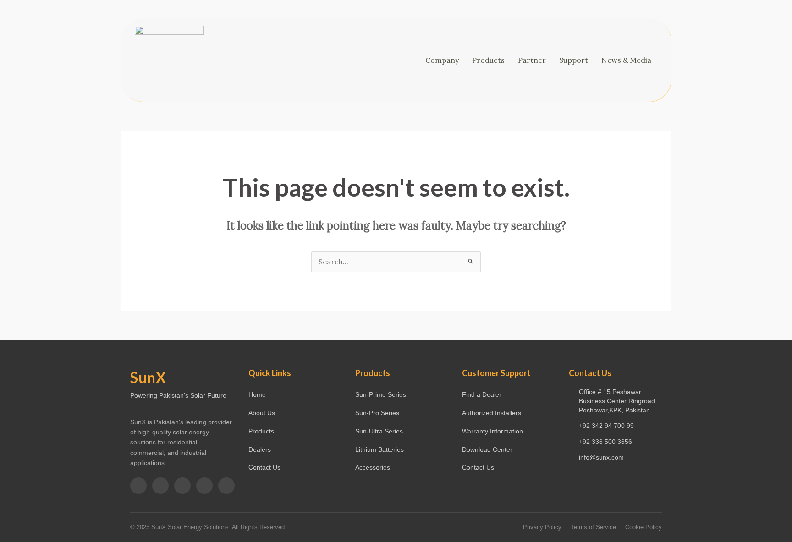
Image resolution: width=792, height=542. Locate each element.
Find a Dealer (481, 394)
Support (573, 60)
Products (488, 60)
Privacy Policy (542, 527)
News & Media (626, 60)
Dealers (259, 449)
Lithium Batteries (379, 449)
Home (257, 394)
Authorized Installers (491, 412)
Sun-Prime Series (380, 394)
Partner (532, 60)
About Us (261, 412)
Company (442, 60)
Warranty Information (492, 431)
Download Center (487, 449)
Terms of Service (593, 527)
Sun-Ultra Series (379, 431)
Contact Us (264, 467)
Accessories (372, 467)
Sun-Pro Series (377, 412)
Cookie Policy (643, 527)
